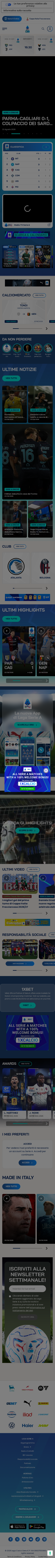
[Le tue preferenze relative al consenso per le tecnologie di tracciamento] (50, 1553)
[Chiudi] (46, 770)
